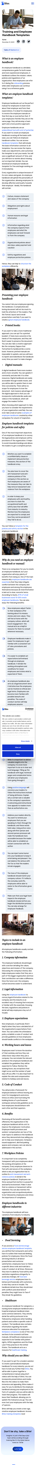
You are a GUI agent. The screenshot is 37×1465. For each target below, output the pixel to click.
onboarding (18, 83)
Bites (27, 1369)
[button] (18, 41)
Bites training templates (11, 1414)
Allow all (18, 747)
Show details (25, 741)
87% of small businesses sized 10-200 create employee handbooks (15, 597)
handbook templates (10, 143)
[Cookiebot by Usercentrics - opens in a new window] (25, 709)
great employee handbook (19, 320)
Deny (18, 754)
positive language (19, 787)
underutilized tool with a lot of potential (17, 130)
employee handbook (18, 995)
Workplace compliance (10, 1332)
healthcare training (19, 1350)
